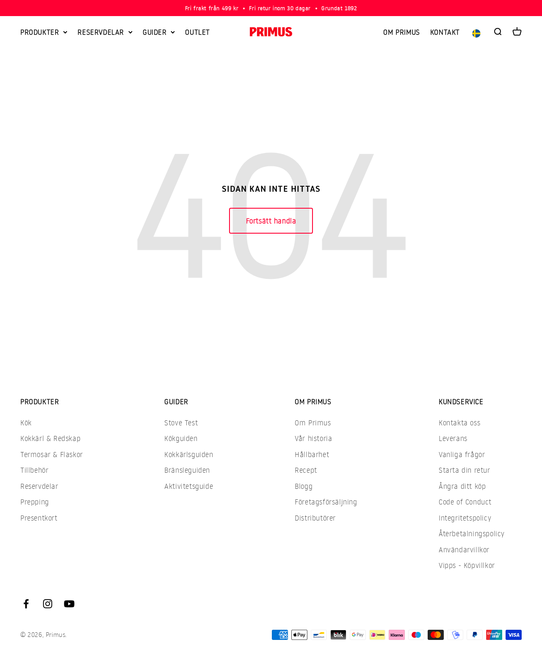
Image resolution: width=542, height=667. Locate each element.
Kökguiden (180, 438)
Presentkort (39, 517)
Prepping (34, 501)
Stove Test (181, 422)
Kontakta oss (459, 422)
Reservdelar (39, 486)
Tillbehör (34, 470)
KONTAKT (445, 32)
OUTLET (197, 32)
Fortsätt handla (271, 220)
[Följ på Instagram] (47, 603)
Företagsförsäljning (326, 501)
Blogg (303, 486)
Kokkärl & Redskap (50, 438)
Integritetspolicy (465, 517)
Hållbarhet (312, 454)
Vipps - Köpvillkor (467, 565)
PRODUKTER (39, 32)
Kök (26, 422)
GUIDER (155, 32)
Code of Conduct (465, 501)
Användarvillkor (464, 549)
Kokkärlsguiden (188, 454)
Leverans (453, 438)
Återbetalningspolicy (472, 533)
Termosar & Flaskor (51, 454)
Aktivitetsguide (188, 486)
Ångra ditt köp (462, 486)
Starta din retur (464, 470)
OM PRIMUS (401, 32)
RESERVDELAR (100, 32)
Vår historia (313, 438)
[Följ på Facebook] (26, 603)
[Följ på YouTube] (69, 603)
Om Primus (313, 422)
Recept (306, 470)
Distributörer (315, 517)
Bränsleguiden (187, 470)
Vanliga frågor (462, 454)
